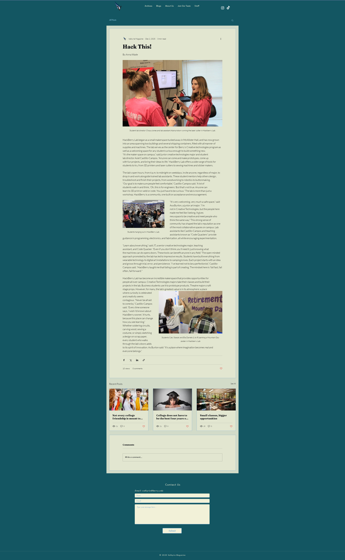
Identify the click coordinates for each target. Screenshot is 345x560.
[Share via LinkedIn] (137, 360)
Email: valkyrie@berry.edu (149, 491)
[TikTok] (228, 8)
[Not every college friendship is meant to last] (128, 399)
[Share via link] (143, 360)
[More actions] (220, 38)
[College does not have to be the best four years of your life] (172, 399)
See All (233, 383)
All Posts (112, 20)
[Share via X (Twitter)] (130, 360)
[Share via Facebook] (124, 360)
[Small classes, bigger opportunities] (216, 399)
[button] (232, 20)
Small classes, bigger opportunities (213, 417)
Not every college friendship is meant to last (126, 417)
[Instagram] (223, 8)
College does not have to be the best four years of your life (171, 417)
